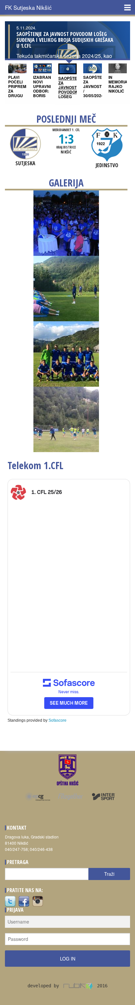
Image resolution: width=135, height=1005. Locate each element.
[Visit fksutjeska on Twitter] (10, 900)
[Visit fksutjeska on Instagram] (37, 900)
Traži (109, 874)
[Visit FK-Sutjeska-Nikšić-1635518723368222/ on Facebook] (24, 900)
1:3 (66, 139)
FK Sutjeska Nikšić (28, 7)
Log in (67, 958)
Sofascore (57, 720)
